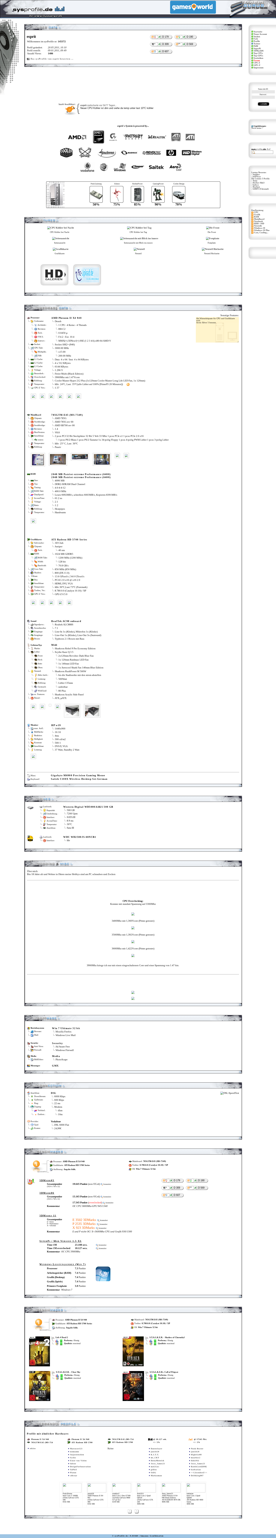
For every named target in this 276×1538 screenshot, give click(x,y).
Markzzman (156, 1476)
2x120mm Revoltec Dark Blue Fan (76, 655)
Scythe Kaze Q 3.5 (64, 652)
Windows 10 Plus (261, 230)
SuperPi (257, 49)
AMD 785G (60, 418)
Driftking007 (197, 1476)
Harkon (256, 187)
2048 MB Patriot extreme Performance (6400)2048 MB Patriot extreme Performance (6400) (81, 476)
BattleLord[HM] (199, 1467)
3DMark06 (259, 51)
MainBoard (259, 219)
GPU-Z (257, 65)
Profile (257, 41)
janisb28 (155, 1452)
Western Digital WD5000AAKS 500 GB (88, 806)
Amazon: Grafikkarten (152, 1536)
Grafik (257, 215)
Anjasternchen (77, 1455)
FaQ (256, 39)
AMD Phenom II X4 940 (66, 318)
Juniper (58, 546)
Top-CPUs (258, 53)
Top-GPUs (258, 56)
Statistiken (258, 58)
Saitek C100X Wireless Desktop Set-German (79, 779)
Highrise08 (196, 1455)
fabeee (73, 1464)
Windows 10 (259, 228)
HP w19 (56, 725)
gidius (154, 1470)
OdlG (153, 1473)
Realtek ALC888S (64, 624)
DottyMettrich (157, 1461)
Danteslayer (156, 1449)
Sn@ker (256, 175)
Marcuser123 (76, 1449)
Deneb (58, 321)
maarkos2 (195, 1458)
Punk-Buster (197, 1449)
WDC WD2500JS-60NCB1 (79, 837)
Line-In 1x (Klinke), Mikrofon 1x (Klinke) (76, 631)
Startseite (258, 32)
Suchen (257, 37)
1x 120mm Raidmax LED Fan (73, 659)
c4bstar (73, 1476)
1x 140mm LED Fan (68, 663)
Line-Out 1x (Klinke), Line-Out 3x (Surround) (78, 635)
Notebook (258, 221)
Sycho (73, 1458)
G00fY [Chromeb (261, 189)
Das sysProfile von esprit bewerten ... (52, 59)
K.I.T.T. (155, 1455)
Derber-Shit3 (259, 183)
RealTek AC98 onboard (66, 621)
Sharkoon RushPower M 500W (70, 671)
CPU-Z (257, 63)
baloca (256, 185)
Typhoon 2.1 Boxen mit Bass (69, 638)
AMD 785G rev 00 (64, 421)
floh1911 (195, 1461)
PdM (256, 46)
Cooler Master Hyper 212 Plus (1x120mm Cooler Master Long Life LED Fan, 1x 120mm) (100, 380)
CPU (256, 212)
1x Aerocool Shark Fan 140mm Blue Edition (80, 667)
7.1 (56, 628)
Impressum (258, 68)
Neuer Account (260, 34)
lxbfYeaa (257, 177)
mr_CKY (155, 1458)
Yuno (255, 181)
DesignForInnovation (80, 1467)
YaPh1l (73, 1470)
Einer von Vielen (78, 1461)
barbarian (196, 1470)
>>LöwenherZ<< (199, 1473)
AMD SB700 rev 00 (65, 425)
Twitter (257, 44)
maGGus (155, 1467)
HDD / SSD (259, 224)
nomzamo (74, 1452)
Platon (73, 1473)
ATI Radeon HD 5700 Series (69, 539)
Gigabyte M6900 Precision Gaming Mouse (78, 775)
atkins (33, 1448)
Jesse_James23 (158, 1464)
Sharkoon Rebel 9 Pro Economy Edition (75, 648)
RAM (256, 217)
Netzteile (258, 226)
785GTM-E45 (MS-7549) (67, 414)
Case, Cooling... (261, 233)
